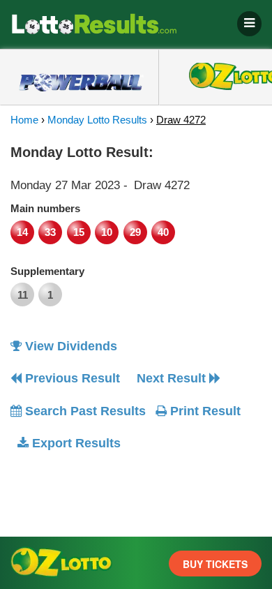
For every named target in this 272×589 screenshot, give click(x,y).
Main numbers (45, 208)
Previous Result (71, 378)
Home (24, 120)
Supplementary (47, 271)
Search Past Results (84, 411)
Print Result (204, 411)
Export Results (75, 443)
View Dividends (69, 346)
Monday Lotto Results (97, 120)
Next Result (173, 378)
